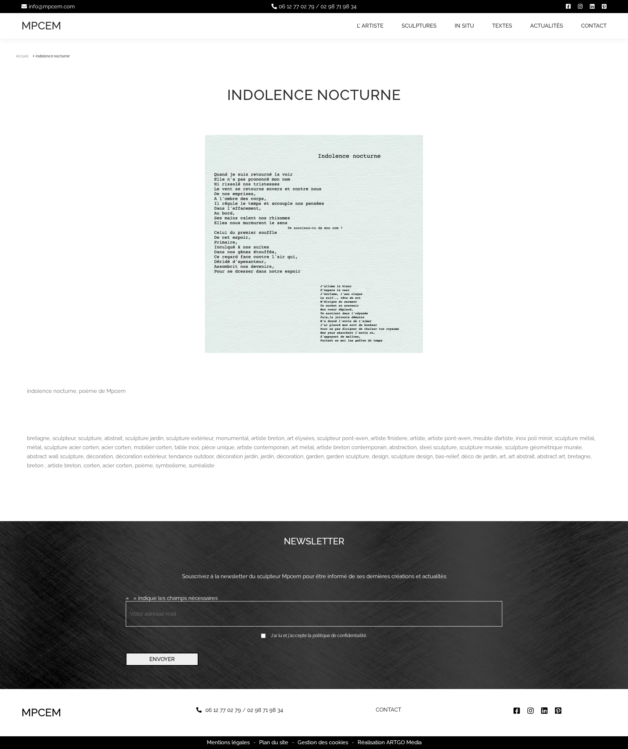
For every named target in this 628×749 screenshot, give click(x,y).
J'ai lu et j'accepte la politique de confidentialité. (319, 635)
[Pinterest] (604, 6)
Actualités (546, 26)
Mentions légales (228, 742)
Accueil (22, 56)
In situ (464, 26)
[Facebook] (568, 6)
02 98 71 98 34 (339, 6)
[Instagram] (580, 6)
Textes (502, 26)
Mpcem (41, 25)
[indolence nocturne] (314, 244)
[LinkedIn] (592, 6)
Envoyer (162, 659)
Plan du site (273, 742)
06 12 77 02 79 (296, 6)
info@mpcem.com (52, 6)
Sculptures (419, 26)
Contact (594, 26)
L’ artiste (370, 26)
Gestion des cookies (323, 742)
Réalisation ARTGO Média (390, 742)
